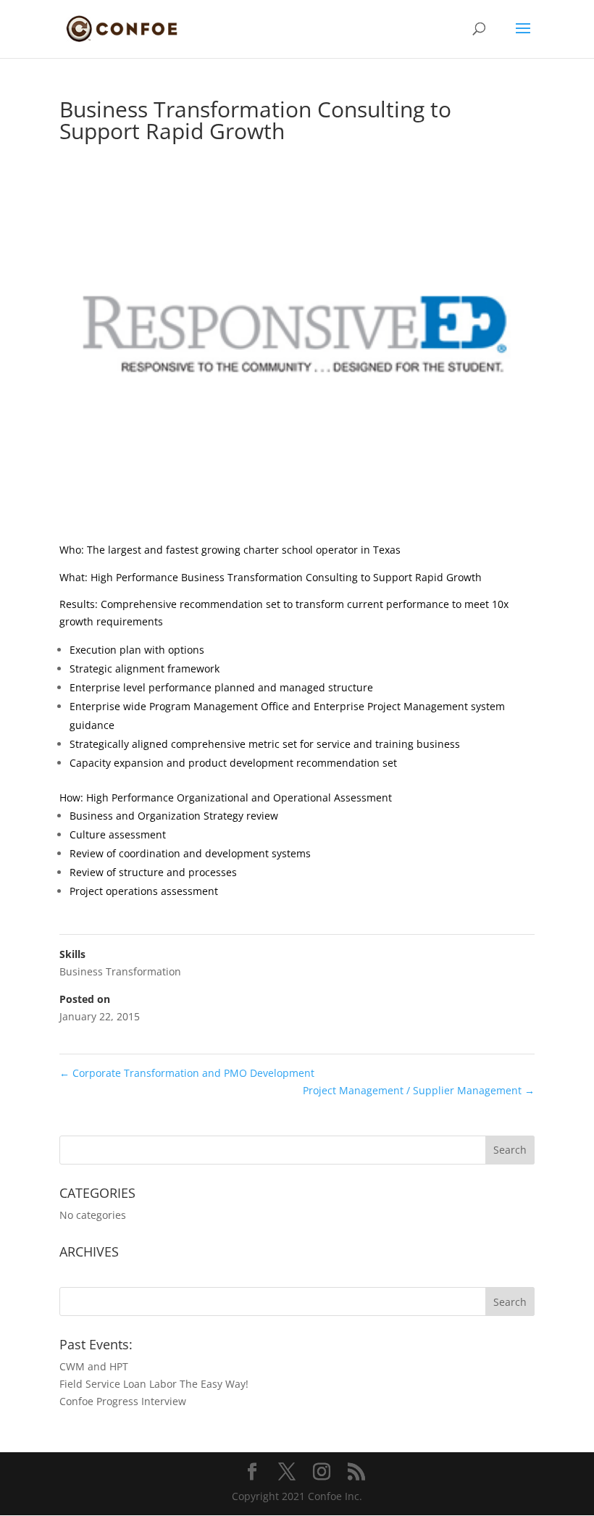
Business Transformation (120, 971)
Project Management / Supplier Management (419, 1090)
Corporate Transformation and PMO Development (186, 1073)
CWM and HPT (93, 1366)
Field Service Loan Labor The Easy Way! (153, 1384)
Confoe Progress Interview (122, 1401)
